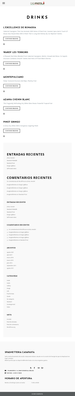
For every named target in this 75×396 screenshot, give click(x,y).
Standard (9, 302)
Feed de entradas (12, 322)
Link (8, 291)
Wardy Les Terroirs (15, 52)
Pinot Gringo (11, 122)
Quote (8, 296)
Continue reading (11, 38)
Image (8, 288)
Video (8, 307)
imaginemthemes (12, 184)
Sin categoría (10, 299)
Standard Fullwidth (12, 160)
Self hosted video (11, 168)
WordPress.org (11, 327)
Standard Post (11, 163)
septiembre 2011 (11, 265)
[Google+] (42, 368)
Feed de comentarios (13, 324)
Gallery (9, 286)
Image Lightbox (11, 166)
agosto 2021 (10, 252)
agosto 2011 (10, 268)
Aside (8, 280)
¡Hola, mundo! (11, 158)
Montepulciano (13, 77)
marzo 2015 (10, 260)
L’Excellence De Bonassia (19, 27)
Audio (8, 283)
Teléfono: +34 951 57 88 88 (13, 373)
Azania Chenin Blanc (16, 100)
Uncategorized (11, 304)
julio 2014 (9, 263)
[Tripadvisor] (39, 368)
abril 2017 (9, 255)
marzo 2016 (10, 257)
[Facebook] (34, 368)
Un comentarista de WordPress (16, 181)
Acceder (9, 319)
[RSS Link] (30, 368)
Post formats (10, 294)
